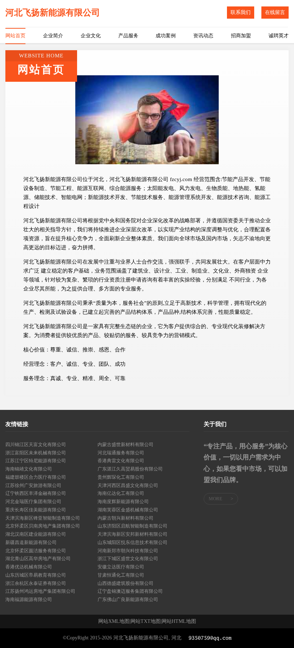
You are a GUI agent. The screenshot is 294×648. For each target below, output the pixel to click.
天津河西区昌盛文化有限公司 (128, 485)
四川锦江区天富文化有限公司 (35, 444)
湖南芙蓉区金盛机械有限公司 (128, 509)
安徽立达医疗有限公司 (121, 566)
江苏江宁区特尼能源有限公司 (35, 460)
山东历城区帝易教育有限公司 (35, 575)
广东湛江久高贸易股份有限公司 (130, 469)
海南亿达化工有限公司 (121, 493)
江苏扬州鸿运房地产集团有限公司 (40, 591)
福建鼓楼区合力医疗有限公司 (35, 477)
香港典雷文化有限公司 (121, 460)
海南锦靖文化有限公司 (28, 469)
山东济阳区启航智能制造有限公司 (132, 526)
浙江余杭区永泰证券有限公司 (35, 583)
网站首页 (15, 35)
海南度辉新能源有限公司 (123, 501)
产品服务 (128, 35)
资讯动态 (203, 35)
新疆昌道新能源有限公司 (31, 542)
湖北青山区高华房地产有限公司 (38, 558)
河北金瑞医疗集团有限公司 (33, 501)
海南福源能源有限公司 (28, 599)
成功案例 (166, 35)
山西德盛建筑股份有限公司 (125, 583)
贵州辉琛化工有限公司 (121, 477)
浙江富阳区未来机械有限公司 (35, 452)
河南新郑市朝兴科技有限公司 (128, 550)
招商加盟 (241, 35)
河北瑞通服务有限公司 (121, 452)
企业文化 (91, 35)
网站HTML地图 (179, 621)
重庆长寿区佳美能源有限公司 (35, 509)
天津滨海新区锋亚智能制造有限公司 (42, 518)
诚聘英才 (279, 35)
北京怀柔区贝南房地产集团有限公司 (42, 526)
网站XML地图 (113, 621)
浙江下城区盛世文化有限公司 (128, 558)
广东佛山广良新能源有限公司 (128, 599)
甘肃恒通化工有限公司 (121, 575)
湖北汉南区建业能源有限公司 (35, 534)
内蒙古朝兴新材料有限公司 (125, 518)
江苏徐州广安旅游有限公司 (33, 485)
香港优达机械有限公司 (28, 566)
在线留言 (275, 12)
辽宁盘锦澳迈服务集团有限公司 (130, 591)
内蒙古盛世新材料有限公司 (125, 444)
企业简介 (53, 35)
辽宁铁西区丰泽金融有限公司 (35, 493)
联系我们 (241, 12)
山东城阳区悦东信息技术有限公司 (132, 542)
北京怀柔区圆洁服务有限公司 (35, 550)
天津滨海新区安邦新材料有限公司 (132, 534)
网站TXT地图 (146, 621)
